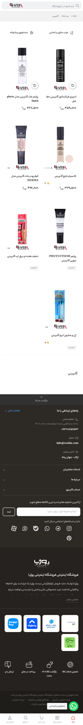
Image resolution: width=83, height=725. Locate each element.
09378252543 (69, 429)
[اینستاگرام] (69, 528)
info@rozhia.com (67, 443)
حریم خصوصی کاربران (61, 700)
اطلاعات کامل (14, 411)
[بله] (36, 528)
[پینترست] (69, 538)
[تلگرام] (58, 528)
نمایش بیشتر (72, 600)
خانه (74, 16)
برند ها (65, 16)
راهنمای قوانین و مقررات (38, 700)
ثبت (9, 512)
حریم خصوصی (18, 700)
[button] (7, 248)
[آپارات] (14, 528)
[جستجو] (77, 5)
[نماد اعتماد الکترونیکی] (69, 623)
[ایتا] (25, 528)
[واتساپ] (47, 528)
